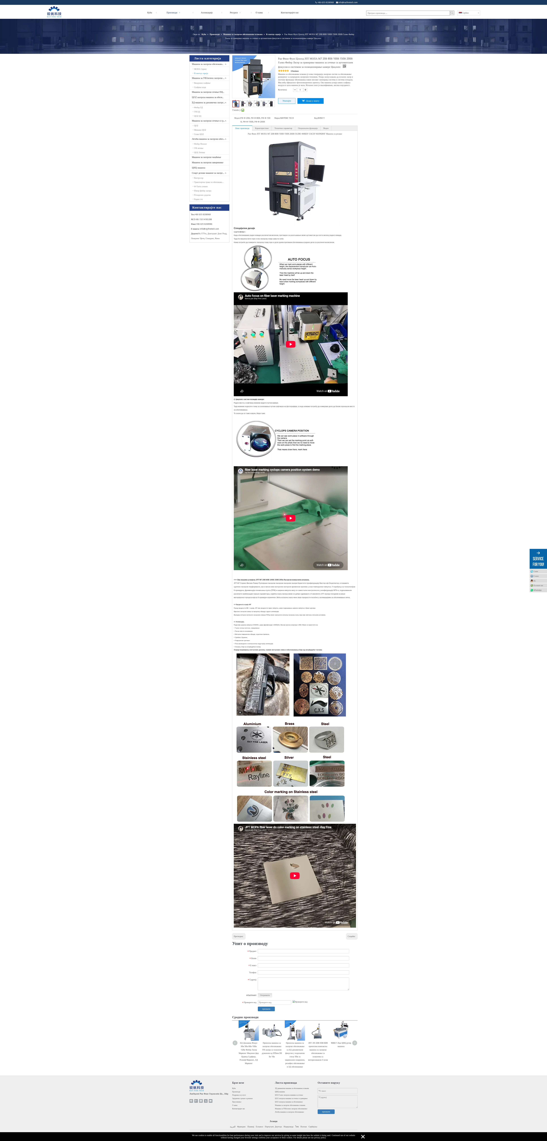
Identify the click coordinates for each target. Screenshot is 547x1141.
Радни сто (198, 199)
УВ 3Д (197, 112)
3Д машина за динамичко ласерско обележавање (210, 102)
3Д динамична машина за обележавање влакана (292, 1088)
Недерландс (289, 1126)
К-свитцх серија (201, 73)
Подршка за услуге (239, 1095)
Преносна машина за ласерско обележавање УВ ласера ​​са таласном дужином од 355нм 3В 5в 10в (272, 1050)
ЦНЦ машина (198, 167)
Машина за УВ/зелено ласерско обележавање (210, 78)
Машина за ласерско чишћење (206, 157)
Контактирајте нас (238, 1109)
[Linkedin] (201, 1101)
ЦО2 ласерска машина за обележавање (210, 97)
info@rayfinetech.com (348, 2)
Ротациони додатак (202, 195)
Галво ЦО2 (199, 134)
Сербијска (313, 1126)
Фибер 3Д (198, 107)
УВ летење (198, 148)
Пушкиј (250, 1126)
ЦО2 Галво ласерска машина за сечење (289, 1095)
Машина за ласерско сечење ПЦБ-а (209, 92)
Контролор (198, 178)
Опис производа (242, 128)
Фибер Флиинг (200, 144)
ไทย (297, 1126)
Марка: (277, 118)
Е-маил (536, 576)
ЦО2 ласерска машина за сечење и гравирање (291, 1098)
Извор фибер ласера (202, 191)
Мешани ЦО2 (200, 130)
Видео (326, 128)
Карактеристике (262, 128)
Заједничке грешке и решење (242, 1098)
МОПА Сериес (200, 69)
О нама (234, 1105)
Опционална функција (308, 128)
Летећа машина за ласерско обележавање (210, 139)
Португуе (269, 1126)
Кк (535, 581)
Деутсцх (278, 1126)
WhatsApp (538, 590)
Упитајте (286, 100)
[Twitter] (206, 1101)
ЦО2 (196, 126)
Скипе (536, 571)
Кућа (234, 1088)
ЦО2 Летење (199, 152)
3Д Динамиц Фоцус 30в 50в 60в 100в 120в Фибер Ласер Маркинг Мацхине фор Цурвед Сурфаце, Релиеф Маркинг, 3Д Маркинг (249, 1053)
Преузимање (236, 1102)
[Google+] (196, 1101)
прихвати (266, 1009)
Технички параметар (283, 128)
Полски (303, 1126)
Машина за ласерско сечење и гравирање (210, 120)
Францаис (241, 1126)
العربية (232, 1126)
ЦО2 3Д (197, 116)
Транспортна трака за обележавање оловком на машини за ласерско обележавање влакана (211, 182)
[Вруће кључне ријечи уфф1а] (452, 13)
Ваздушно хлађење (202, 83)
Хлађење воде (200, 87)
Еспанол (259, 1126)
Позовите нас (538, 585)
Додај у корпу (312, 100)
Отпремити (265, 995)
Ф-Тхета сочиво (201, 186)
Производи (236, 1092)
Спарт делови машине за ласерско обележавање (210, 173)
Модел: (237, 118)
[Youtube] (210, 1101)
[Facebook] (191, 1101)
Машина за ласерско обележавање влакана (210, 64)
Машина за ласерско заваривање (207, 162)
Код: (316, 118)
